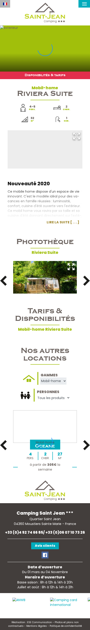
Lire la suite (58, 222)
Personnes (48, 391)
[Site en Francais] (5, 4)
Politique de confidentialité (66, 626)
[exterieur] (45, 277)
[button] (84, 4)
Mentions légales (36, 626)
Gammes (49, 374)
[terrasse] (45, 149)
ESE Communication (39, 622)
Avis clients (45, 545)
